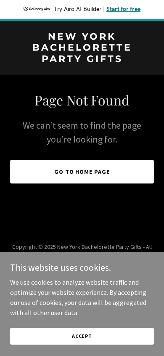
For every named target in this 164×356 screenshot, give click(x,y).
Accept (82, 336)
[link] (82, 59)
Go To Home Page (82, 171)
